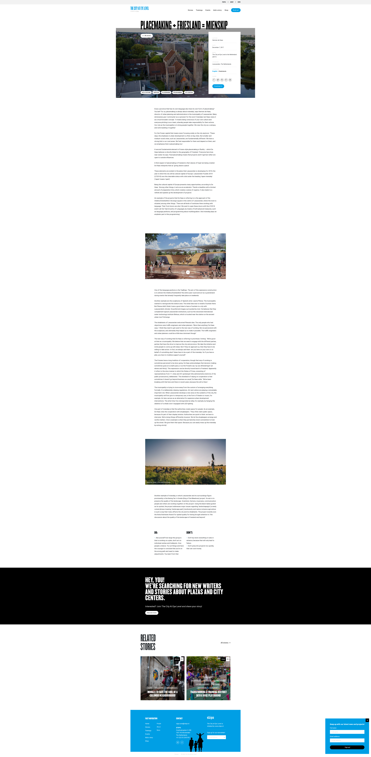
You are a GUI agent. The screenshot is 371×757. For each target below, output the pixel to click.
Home (147, 723)
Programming (177, 92)
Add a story (217, 10)
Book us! (236, 10)
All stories (148, 35)
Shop (226, 10)
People (224, 2)
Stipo (137, 11)
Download (217, 86)
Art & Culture (146, 92)
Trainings (199, 10)
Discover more (151, 613)
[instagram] (177, 742)
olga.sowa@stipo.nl (182, 724)
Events (207, 10)
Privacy (176, 754)
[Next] (188, 272)
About (232, 2)
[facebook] (182, 742)
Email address (335, 736)
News (239, 2)
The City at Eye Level (139, 8)
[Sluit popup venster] (367, 720)
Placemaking (166, 92)
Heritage (156, 92)
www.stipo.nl (219, 726)
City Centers (189, 92)
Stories (190, 10)
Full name (333, 728)
